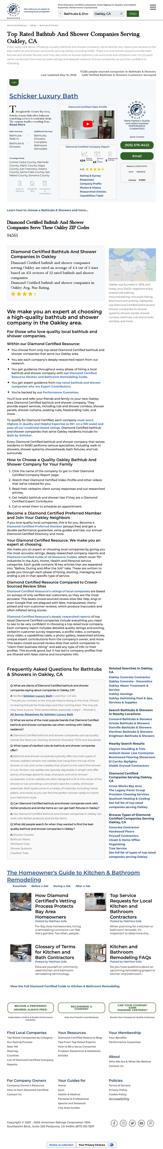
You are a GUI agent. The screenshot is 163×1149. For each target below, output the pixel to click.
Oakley (33, 25)
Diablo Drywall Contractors (129, 765)
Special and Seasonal (72, 1103)
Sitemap (12, 1051)
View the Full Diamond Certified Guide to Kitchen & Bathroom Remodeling (65, 986)
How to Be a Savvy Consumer (77, 1046)
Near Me (12, 1046)
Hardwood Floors (121, 831)
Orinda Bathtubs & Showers (129, 723)
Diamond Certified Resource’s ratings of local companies (48, 591)
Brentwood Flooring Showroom (132, 757)
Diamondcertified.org (16, 25)
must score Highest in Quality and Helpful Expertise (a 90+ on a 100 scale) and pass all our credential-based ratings (55, 423)
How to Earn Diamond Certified (27, 1089)
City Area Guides (69, 1107)
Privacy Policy (118, 1089)
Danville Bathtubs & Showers (130, 727)
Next (53, 186)
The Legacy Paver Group (127, 790)
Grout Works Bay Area (125, 786)
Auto (61, 1089)
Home (62, 1085)
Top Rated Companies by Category (30, 1037)
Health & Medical (69, 1094)
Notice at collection (61, 1144)
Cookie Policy (118, 1094)
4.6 (82, 169)
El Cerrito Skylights (123, 761)
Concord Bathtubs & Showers (130, 719)
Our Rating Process (19, 1042)
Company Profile (91, 183)
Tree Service (118, 848)
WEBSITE (140, 172)
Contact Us (116, 1066)
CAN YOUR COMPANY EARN (132, 1008)
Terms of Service (119, 1085)
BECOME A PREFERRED (30, 1007)
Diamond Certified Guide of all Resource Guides (42, 557)
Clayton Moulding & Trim (127, 749)
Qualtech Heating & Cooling (129, 798)
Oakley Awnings (121, 694)
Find (133, 14)
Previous (11, 186)
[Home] (13, 11)
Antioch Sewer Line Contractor (131, 753)
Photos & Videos (90, 187)
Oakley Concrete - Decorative (130, 681)
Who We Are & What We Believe (130, 1061)
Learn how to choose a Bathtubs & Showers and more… (47, 210)
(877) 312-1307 (84, 1126)
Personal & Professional (73, 1098)
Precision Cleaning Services (129, 794)
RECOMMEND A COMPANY (81, 1007)
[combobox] (76, 14)
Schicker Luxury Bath (37, 695)
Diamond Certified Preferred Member (34, 526)
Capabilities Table (91, 195)
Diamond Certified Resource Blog (80, 1037)
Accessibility (119, 1099)
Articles (63, 1055)
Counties (13, 1055)
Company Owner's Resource (25, 1085)
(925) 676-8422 (137, 145)
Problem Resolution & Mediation (79, 1051)
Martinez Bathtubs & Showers (130, 731)
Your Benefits (118, 1037)
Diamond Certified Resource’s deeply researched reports (48, 616)
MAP (131, 172)
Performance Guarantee (60, 392)
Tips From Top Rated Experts (77, 1042)
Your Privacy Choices (92, 1144)
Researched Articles (93, 191)
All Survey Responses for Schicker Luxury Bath (41, 714)
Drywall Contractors (123, 835)
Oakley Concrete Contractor (129, 677)
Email (137, 156)
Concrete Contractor (124, 827)
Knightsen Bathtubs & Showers (131, 735)
